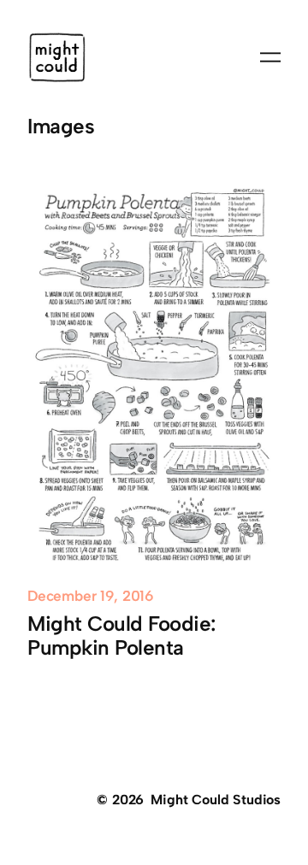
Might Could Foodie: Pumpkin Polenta (121, 636)
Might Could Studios (216, 799)
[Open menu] (270, 57)
